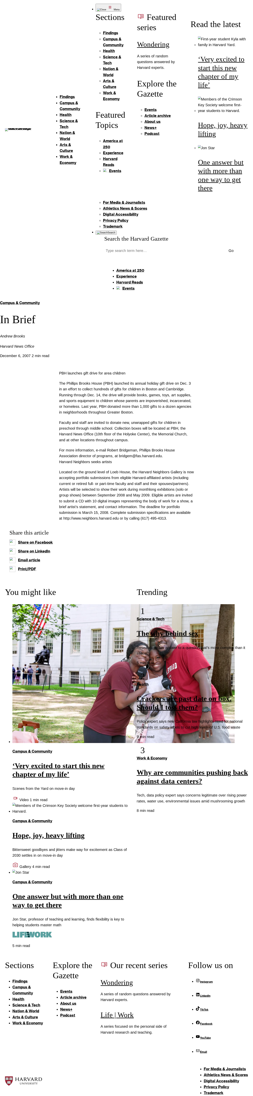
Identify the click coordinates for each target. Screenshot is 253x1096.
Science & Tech (150, 619)
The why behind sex (167, 633)
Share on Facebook (35, 542)
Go (231, 251)
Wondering (153, 44)
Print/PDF (27, 569)
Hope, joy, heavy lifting (48, 835)
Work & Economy (152, 758)
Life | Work (117, 1015)
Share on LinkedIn (34, 551)
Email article (29, 560)
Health (143, 684)
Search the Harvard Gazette (136, 238)
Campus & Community (20, 303)
